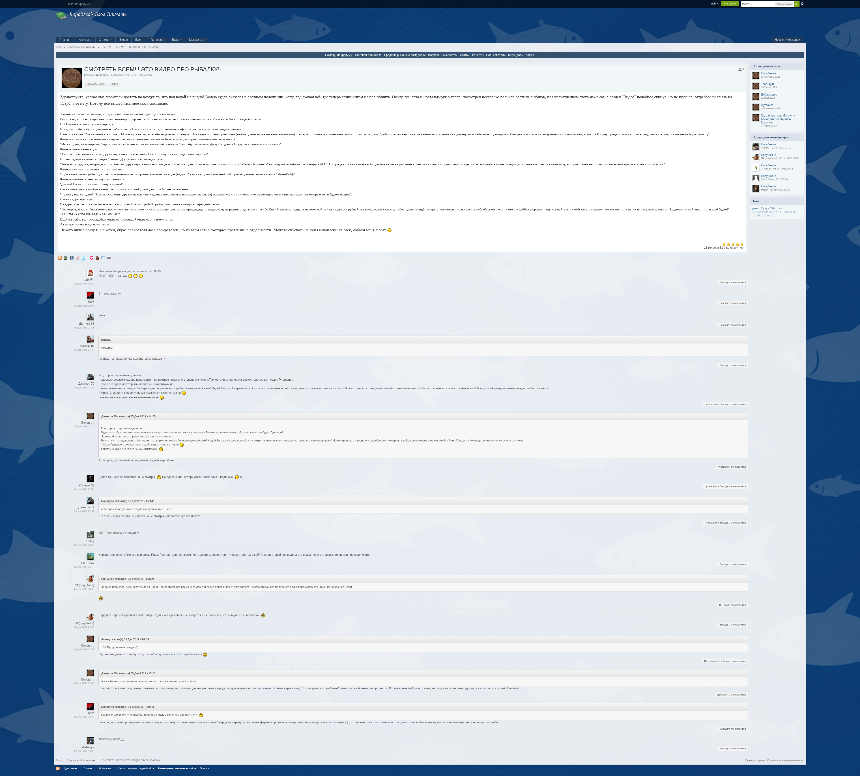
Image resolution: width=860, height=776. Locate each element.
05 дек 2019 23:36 (84, 589)
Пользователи (495, 55)
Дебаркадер (769, 94)
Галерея (157, 39)
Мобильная (105, 768)
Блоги (139, 39)
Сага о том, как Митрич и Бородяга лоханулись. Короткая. (778, 119)
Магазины (196, 39)
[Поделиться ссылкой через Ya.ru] (78, 257)
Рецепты (478, 55)
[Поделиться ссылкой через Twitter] (83, 257)
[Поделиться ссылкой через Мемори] (91, 257)
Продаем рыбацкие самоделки (405, 55)
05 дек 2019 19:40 (84, 283)
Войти (714, 3)
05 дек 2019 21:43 (84, 327)
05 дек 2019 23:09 (84, 545)
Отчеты (104, 39)
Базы (176, 39)
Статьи (464, 55)
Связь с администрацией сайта (136, 768)
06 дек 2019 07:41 (84, 649)
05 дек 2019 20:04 (84, 305)
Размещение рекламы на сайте (177, 768)
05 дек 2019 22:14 (84, 426)
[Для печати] (109, 257)
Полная (88, 768)
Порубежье (768, 73)
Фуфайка (767, 105)
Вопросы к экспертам (442, 55)
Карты (530, 55)
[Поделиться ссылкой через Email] (103, 257)
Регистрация (730, 3)
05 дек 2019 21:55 (84, 387)
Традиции (767, 84)
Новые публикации (787, 39)
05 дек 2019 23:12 (84, 567)
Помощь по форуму (338, 55)
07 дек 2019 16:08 (84, 751)
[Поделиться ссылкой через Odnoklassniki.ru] (60, 257)
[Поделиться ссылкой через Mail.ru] (65, 257)
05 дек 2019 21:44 (84, 349)
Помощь (205, 768)
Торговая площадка (368, 55)
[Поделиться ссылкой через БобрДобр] (97, 257)
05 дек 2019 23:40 (84, 627)
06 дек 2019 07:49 (84, 683)
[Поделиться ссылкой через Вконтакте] (72, 257)
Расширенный (802, 4)
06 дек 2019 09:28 (84, 717)
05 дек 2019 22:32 (84, 489)
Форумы (84, 39)
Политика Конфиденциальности (785, 760)
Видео (123, 39)
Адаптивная (70, 768)
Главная (64, 39)
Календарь (515, 55)
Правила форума (755, 760)
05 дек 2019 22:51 (84, 511)
